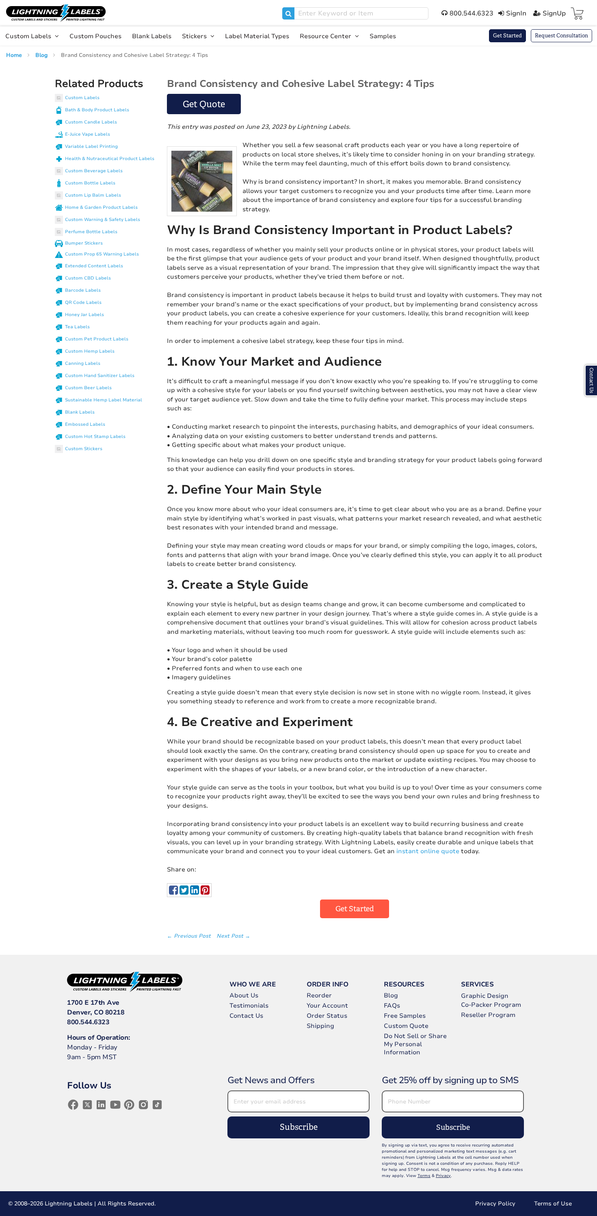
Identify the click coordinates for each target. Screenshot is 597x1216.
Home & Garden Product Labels (101, 207)
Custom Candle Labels (91, 122)
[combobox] (355, 13)
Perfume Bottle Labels (91, 232)
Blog (42, 55)
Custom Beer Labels (88, 388)
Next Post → (233, 936)
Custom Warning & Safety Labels (102, 220)
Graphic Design (484, 996)
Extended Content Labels (94, 266)
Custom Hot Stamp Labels (95, 437)
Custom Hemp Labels (90, 351)
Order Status (327, 1016)
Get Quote (204, 104)
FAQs (392, 1005)
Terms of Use (553, 1203)
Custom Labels (29, 36)
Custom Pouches (95, 36)
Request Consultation (561, 35)
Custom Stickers (83, 449)
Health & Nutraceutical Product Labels (109, 159)
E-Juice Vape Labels (87, 134)
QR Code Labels (83, 302)
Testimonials (248, 1005)
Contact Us (246, 1016)
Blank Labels (151, 36)
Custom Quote (406, 1026)
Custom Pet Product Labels (96, 339)
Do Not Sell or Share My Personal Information (415, 1044)
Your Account (327, 1005)
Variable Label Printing (91, 146)
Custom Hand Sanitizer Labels (99, 376)
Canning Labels (82, 363)
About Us (243, 995)
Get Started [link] (354, 908)
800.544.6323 (88, 1022)
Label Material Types (257, 36)
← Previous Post (189, 936)
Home (15, 55)
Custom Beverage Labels (94, 171)
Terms (423, 1176)
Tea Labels (77, 327)
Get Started (507, 35)
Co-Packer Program (491, 1005)
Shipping (320, 1026)
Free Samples (405, 1016)
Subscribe (299, 1127)
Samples (383, 36)
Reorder (319, 995)
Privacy (443, 1176)
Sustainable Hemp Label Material (103, 400)
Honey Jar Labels (84, 315)
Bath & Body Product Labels (97, 110)
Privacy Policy (495, 1203)
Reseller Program (488, 1015)
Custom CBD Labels (88, 278)
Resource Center (326, 36)
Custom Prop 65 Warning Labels (102, 254)
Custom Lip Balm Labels (93, 195)
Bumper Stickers (84, 243)
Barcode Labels (83, 290)
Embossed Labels (85, 424)
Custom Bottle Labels (90, 183)
